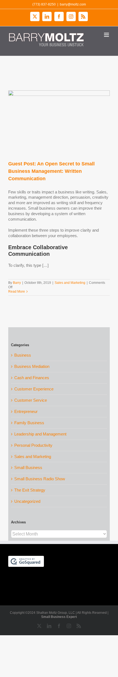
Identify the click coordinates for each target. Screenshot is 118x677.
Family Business (29, 422)
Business (22, 355)
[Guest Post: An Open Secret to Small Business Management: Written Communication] (59, 122)
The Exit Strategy (29, 490)
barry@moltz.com (73, 4)
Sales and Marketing (70, 283)
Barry (17, 283)
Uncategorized (27, 501)
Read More (16, 291)
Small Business (28, 467)
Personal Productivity (33, 445)
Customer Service (30, 400)
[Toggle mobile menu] (107, 35)
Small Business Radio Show (39, 478)
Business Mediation (31, 366)
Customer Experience (34, 389)
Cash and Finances (31, 377)
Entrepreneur (26, 411)
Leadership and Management (40, 434)
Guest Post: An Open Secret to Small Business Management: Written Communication (51, 171)
